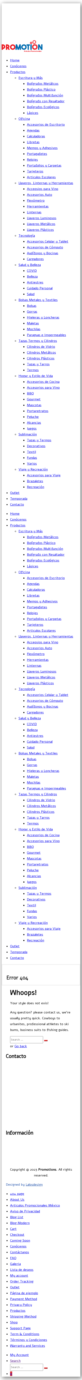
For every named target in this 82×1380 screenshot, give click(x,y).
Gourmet (34, 399)
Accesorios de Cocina (43, 381)
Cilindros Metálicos (41, 352)
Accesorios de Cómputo (45, 247)
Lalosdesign (34, 1184)
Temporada (18, 498)
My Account (19, 1355)
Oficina (24, 118)
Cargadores (35, 259)
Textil (31, 452)
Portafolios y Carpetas (44, 165)
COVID (32, 270)
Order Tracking (21, 1281)
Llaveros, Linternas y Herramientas (46, 183)
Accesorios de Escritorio (46, 124)
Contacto (17, 504)
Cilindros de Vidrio (41, 346)
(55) (11, 1081)
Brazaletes (35, 481)
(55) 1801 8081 (69, 24)
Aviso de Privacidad (61, 1154)
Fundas (32, 457)
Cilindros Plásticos (40, 358)
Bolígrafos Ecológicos (43, 107)
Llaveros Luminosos (41, 218)
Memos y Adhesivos (42, 148)
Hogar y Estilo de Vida (36, 376)
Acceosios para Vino (42, 189)
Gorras (32, 311)
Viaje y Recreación (33, 469)
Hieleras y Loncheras (43, 317)
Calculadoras (36, 136)
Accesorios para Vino (43, 387)
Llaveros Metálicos (41, 224)
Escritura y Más (31, 78)
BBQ (30, 393)
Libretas (33, 142)
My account (19, 1275)
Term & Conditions (24, 1334)
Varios (32, 463)
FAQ (13, 1258)
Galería (70, 1143)
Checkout (17, 1234)
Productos (17, 72)
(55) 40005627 (69, 34)
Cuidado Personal (40, 288)
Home (15, 60)
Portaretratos (37, 411)
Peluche (33, 417)
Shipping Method (23, 1316)
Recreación (35, 487)
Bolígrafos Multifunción (45, 95)
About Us (17, 1199)
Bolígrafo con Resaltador (46, 101)
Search (15, 1360)
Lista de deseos (21, 1269)
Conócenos (18, 66)
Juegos (32, 428)
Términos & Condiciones (57, 1160)
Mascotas (34, 405)
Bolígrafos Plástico (41, 89)
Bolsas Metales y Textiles (38, 300)
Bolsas (31, 306)
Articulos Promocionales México (35, 1205)
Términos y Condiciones (28, 1340)
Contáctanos (19, 1252)
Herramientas (38, 206)
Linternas (34, 212)
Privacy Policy (21, 1305)
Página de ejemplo (24, 1293)
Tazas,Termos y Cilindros (38, 341)
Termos (33, 370)
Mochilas (33, 329)
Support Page (20, 1328)
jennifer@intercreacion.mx (59, 15)
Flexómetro (36, 200)
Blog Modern (20, 1223)
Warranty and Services (27, 1345)
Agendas (33, 130)
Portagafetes (37, 154)
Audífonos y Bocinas (42, 253)
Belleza (32, 276)
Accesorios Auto (39, 194)
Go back (21, 1046)
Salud (30, 294)
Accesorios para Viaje (44, 475)
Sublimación (28, 434)
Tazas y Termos (39, 440)
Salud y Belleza (30, 265)
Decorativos (36, 446)
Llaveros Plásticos (40, 230)
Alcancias (34, 422)
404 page (17, 1194)
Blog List (16, 1217)
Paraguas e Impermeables (46, 335)
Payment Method (23, 1299)
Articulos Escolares (41, 177)
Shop (14, 1322)
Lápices (32, 113)
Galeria (15, 1264)
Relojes (32, 159)
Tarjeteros (35, 171)
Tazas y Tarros (38, 364)
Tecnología (27, 235)
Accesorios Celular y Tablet (47, 241)
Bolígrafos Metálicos (42, 83)
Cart (13, 1229)
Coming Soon (20, 1240)
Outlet (15, 493)
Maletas (33, 323)
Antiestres (35, 282)
